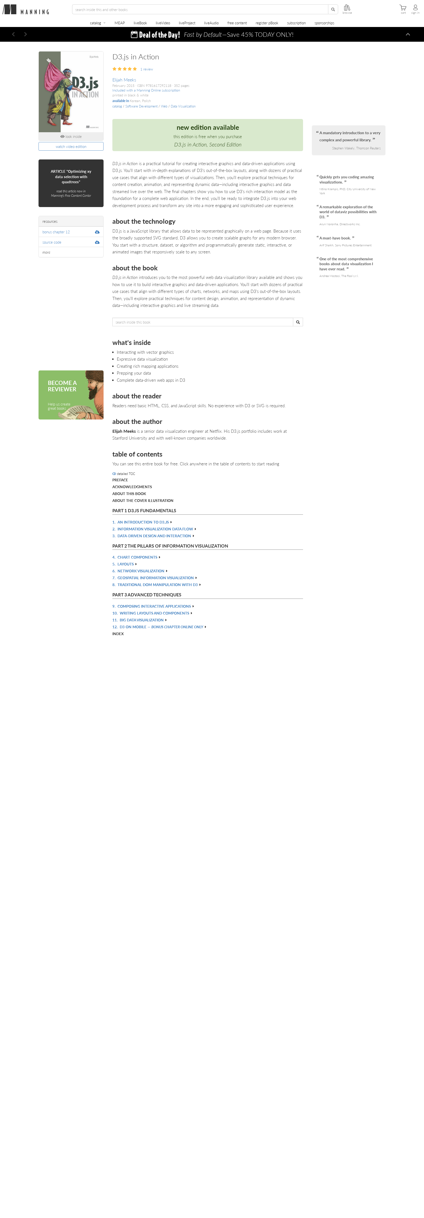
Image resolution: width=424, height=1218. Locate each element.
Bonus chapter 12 (56, 231)
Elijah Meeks (124, 80)
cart (403, 12)
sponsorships (324, 22)
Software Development (141, 106)
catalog (95, 22)
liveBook (140, 22)
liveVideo (163, 22)
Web (164, 106)
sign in (415, 12)
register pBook (267, 22)
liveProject (187, 22)
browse (347, 12)
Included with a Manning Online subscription (146, 90)
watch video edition (71, 146)
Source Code (51, 242)
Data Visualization (183, 106)
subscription (296, 22)
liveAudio (211, 22)
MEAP (120, 22)
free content (237, 22)
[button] (13, 34)
